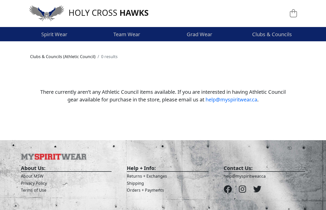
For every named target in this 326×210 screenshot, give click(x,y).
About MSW (32, 176)
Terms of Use (33, 190)
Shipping (135, 183)
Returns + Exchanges (147, 176)
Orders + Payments (145, 190)
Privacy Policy (34, 183)
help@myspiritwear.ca (231, 99)
